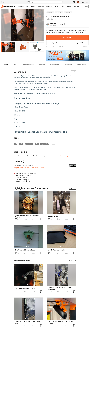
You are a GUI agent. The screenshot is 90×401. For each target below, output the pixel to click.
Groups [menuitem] (68, 6)
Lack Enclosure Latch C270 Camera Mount (60, 322)
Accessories (68, 12)
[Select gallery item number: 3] (28, 212)
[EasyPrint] (74, 2)
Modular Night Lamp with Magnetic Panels (27, 216)
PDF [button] (74, 72)
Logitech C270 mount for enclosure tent (27, 322)
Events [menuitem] (62, 6)
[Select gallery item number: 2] (27, 212)
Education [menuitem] (76, 6)
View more (72, 188)
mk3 (15, 144)
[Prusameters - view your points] (78, 2)
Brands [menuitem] (56, 6)
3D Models (50, 12)
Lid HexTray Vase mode (56, 250)
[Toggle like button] (16, 219)
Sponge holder (53, 216)
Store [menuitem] (27, 6)
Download (68, 37)
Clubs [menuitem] (33, 6)
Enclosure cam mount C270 (25, 288)
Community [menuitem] (40, 6)
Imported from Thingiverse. (63, 156)
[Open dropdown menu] (87, 16)
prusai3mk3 (29, 144)
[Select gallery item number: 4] (63, 212)
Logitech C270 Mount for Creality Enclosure (60, 288)
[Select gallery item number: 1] (25, 212)
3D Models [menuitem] (20, 6)
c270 (36, 144)
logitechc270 (45, 144)
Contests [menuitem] (49, 6)
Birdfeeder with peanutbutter (25, 250)
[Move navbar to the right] (80, 6)
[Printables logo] (8, 6)
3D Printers (59, 12)
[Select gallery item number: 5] (31, 212)
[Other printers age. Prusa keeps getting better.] (67, 55)
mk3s (21, 144)
